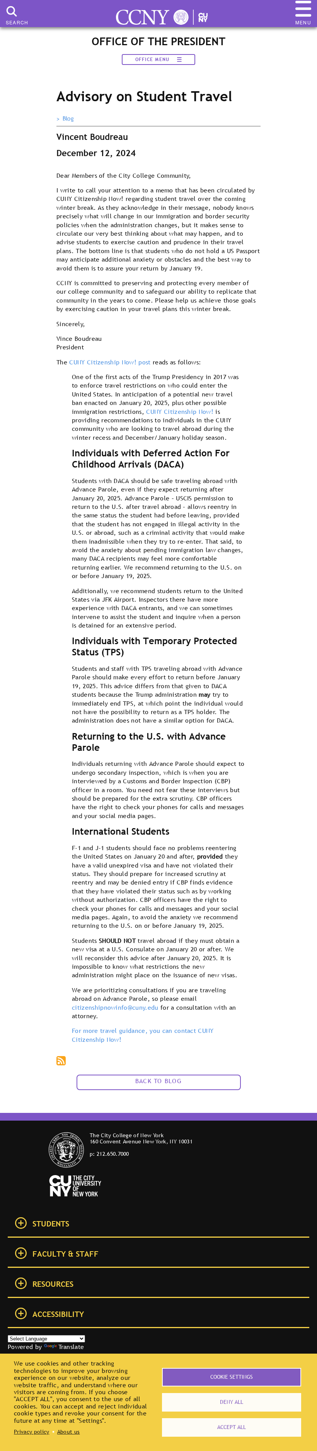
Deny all (231, 1401)
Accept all (231, 1427)
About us (68, 1431)
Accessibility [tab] (58, 1314)
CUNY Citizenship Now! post (109, 362)
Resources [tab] (52, 1284)
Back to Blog (158, 1081)
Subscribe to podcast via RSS (61, 1061)
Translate (71, 1346)
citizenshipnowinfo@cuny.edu (115, 1007)
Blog (68, 118)
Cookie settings (231, 1376)
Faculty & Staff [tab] (65, 1254)
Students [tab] (50, 1224)
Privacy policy (31, 1431)
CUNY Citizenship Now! (179, 411)
